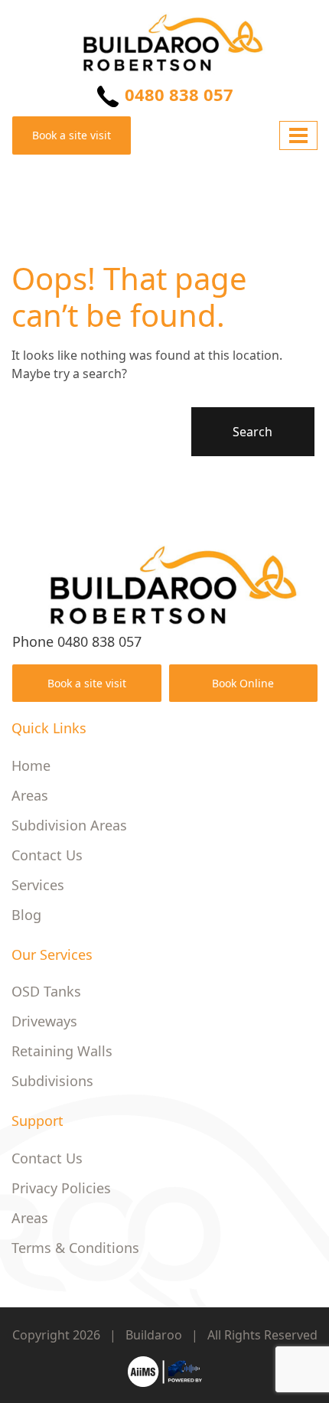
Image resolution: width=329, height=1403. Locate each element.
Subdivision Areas (69, 825)
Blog (26, 914)
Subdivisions (52, 1081)
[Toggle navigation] (298, 135)
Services (37, 885)
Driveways (44, 1021)
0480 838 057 (176, 94)
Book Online (243, 683)
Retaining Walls (61, 1051)
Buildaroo (153, 1334)
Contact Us (47, 855)
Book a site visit (71, 135)
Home (30, 765)
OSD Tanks (46, 991)
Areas (29, 795)
